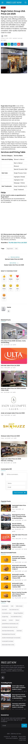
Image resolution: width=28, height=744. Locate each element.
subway (4, 620)
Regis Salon (10, 248)
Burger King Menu (18, 613)
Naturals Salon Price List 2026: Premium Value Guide (13, 389)
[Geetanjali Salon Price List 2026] (6, 508)
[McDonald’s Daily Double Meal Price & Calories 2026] (6, 586)
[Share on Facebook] (2, 44)
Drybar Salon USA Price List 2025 (14, 265)
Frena (2, 367)
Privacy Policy (22, 736)
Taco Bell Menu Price (16, 616)
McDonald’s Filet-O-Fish (8, 644)
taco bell (4, 609)
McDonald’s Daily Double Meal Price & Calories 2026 (18, 585)
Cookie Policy (22, 740)
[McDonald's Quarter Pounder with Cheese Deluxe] (6, 559)
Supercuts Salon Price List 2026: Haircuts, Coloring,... (11, 459)
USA (16, 248)
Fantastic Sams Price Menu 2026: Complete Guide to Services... (19, 705)
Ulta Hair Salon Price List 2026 (10, 365)
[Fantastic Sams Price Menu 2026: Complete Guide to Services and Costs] (6, 706)
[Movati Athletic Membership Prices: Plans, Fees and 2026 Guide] (6, 526)
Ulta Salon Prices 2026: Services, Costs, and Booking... (13, 341)
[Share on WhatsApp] (8, 44)
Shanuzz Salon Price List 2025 (10, 436)
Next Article (13, 263)
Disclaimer (14, 736)
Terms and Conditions (12, 738)
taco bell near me (14, 609)
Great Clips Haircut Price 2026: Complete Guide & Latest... (18, 545)
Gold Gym (19, 630)
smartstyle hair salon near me (9, 627)
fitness (17, 620)
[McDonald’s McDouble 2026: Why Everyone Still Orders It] (6, 568)
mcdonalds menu (6, 613)
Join (24, 725)
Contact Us (7, 736)
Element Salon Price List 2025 (14, 259)
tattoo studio (19, 606)
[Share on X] (5, 44)
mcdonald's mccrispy (7, 641)
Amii (2, 344)
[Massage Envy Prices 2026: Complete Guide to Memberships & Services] (6, 517)
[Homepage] (14, 2)
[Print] (22, 44)
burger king (5, 616)
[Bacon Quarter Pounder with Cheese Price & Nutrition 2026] (6, 595)
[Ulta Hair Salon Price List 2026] (6, 537)
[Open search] (25, 2)
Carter (9, 307)
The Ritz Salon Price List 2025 (17, 242)
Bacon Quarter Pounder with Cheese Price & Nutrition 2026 (19, 594)
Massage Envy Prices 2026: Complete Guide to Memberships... (19, 516)
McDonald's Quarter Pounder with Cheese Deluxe (18, 558)
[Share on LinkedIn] (12, 44)
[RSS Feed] (8, 311)
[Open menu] (2, 2)
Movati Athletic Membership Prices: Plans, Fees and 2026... (19, 525)
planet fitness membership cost (10, 623)
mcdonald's (5, 606)
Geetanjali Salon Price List (8, 634)
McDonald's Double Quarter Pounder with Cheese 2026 (19, 576)
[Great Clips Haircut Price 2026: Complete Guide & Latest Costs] (6, 546)
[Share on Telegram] (15, 44)
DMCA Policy (22, 738)
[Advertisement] (14, 89)
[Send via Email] (18, 44)
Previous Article (15, 257)
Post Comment (18, 492)
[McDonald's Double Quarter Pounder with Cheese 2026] (6, 577)
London (11, 620)
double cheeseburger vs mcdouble (11, 637)
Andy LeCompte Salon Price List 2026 (13, 413)
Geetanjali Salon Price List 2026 (19, 506)
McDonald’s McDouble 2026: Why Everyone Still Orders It (19, 567)
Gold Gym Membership (8, 630)
